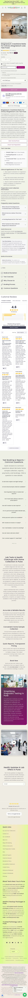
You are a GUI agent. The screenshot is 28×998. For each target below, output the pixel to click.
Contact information (10, 960)
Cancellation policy (19, 960)
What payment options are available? (14, 517)
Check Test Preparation (14, 144)
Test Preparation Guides (9, 849)
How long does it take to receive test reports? (15, 492)
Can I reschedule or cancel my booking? (14, 528)
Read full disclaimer (19, 972)
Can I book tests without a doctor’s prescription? (15, 499)
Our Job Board (6, 836)
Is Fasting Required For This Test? (12, 219)
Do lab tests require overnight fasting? (14, 481)
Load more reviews (14, 448)
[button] (2, 7)
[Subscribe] (23, 784)
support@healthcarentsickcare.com (10, 984)
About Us (5, 840)
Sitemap (5, 876)
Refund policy (8, 958)
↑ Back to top (14, 543)
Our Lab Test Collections (9, 830)
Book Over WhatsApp (14, 105)
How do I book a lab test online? (14, 533)
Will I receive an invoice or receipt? (14, 522)
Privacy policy (15, 958)
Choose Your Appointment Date (8, 77)
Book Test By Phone (14, 141)
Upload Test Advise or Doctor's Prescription (11, 83)
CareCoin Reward (7, 858)
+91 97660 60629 (13, 667)
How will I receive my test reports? (14, 505)
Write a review (14, 327)
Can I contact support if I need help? (14, 538)
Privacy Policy (15, 986)
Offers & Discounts (8, 846)
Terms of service (23, 958)
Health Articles (10, 233)
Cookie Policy (6, 867)
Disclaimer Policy (7, 861)
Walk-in (4, 72)
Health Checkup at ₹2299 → (18, 989)
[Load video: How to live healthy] (14, 742)
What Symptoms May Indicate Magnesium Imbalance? (11, 224)
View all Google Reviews (14, 817)
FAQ (4, 852)
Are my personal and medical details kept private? (14, 511)
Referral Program (7, 855)
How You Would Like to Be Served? (9, 70)
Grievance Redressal (8, 870)
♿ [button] (2, 995)
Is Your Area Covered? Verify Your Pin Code (13, 64)
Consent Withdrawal (8, 873)
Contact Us (5, 833)
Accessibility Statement (9, 864)
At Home (14, 75)
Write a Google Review (14, 814)
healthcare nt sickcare (13, 956)
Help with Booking (7, 843)
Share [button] (3, 268)
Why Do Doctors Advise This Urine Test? (11, 214)
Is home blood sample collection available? (14, 487)
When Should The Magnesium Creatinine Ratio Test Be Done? (11, 207)
